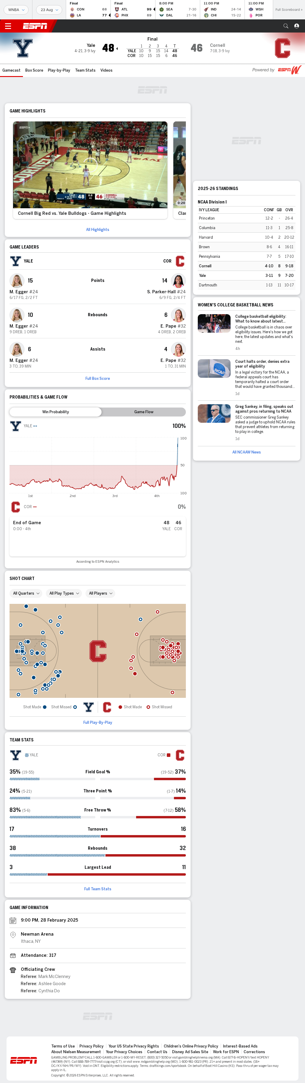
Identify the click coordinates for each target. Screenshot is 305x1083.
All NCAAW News (246, 452)
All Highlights (97, 230)
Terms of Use (63, 1046)
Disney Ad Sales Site (190, 1052)
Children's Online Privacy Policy (191, 1046)
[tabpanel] (98, 492)
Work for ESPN (226, 1052)
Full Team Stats (97, 889)
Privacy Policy (92, 1046)
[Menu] (8, 26)
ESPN (35, 26)
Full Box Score (97, 379)
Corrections (254, 1052)
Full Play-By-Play (97, 723)
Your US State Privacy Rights (133, 1046)
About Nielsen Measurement (76, 1052)
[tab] (56, 412)
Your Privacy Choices (124, 1052)
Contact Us (157, 1052)
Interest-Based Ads (240, 1046)
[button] (286, 26)
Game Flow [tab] (143, 412)
